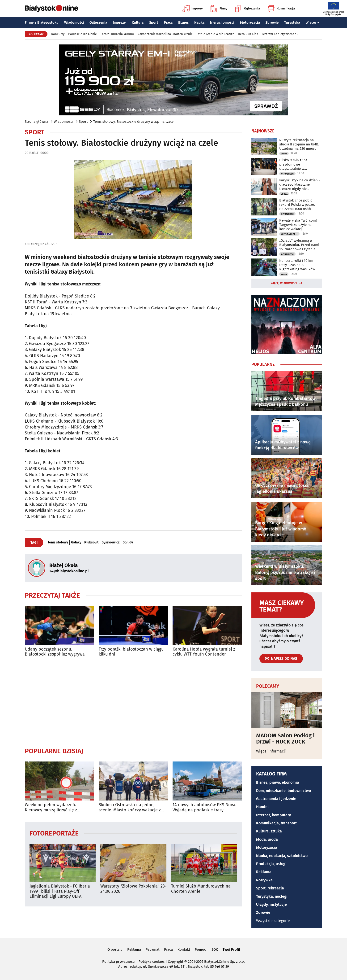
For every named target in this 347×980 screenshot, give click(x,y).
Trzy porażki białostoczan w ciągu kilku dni (131, 652)
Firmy (223, 8)
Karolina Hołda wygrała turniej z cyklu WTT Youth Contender (204, 652)
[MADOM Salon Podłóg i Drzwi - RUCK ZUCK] (286, 710)
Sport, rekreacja (270, 888)
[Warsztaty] (133, 863)
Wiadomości (74, 22)
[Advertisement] (133, 701)
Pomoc (200, 949)
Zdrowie (272, 22)
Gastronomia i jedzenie (276, 798)
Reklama (263, 872)
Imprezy (197, 8)
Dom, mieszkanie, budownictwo (283, 790)
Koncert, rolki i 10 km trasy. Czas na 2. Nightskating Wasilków (297, 264)
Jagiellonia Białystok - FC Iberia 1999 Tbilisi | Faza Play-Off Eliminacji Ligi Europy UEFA (60, 891)
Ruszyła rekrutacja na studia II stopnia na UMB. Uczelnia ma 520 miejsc (299, 144)
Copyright (175, 961)
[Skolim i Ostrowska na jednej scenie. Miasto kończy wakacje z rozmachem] (133, 781)
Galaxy (76, 542)
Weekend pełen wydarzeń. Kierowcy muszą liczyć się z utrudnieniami (51, 807)
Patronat (152, 949)
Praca (168, 22)
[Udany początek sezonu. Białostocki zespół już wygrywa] (59, 625)
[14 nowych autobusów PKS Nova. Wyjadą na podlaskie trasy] (207, 781)
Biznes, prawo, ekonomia (277, 782)
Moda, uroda (267, 839)
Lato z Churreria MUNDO (117, 33)
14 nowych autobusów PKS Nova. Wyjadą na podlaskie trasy (204, 807)
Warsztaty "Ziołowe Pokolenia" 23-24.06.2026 (133, 889)
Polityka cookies (152, 961)
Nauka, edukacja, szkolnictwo (282, 855)
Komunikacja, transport (276, 823)
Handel (262, 807)
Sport (153, 22)
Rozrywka (264, 880)
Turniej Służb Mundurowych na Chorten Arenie (201, 889)
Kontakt (184, 949)
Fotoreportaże (54, 833)
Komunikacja (286, 8)
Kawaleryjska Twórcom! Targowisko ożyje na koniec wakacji (298, 224)
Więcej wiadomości (284, 283)
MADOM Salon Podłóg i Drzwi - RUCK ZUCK (285, 738)
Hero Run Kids (248, 33)
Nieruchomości (222, 22)
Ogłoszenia (252, 8)
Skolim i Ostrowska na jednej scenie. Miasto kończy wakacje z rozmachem (130, 807)
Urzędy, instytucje (271, 904)
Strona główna (36, 121)
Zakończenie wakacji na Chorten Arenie (165, 33)
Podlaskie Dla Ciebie (82, 33)
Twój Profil (231, 949)
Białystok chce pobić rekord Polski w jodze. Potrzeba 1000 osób (297, 204)
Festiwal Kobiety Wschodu (280, 33)
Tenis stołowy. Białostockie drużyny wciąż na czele (133, 121)
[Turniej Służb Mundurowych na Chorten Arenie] (204, 863)
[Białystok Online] (51, 8)
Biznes (183, 22)
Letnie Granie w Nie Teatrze (215, 33)
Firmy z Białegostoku (42, 22)
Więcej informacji (271, 751)
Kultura (138, 22)
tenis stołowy (58, 542)
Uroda (284, 194)
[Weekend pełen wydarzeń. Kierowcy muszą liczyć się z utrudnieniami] (59, 781)
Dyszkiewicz (110, 542)
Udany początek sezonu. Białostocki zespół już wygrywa (55, 652)
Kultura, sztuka (269, 831)
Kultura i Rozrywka (290, 234)
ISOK (214, 949)
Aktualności (287, 174)
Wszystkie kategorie (273, 921)
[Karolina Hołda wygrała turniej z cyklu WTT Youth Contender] (207, 625)
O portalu (115, 949)
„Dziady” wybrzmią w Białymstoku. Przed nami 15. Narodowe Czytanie (299, 244)
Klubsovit (91, 542)
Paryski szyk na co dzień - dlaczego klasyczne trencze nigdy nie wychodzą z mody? (299, 184)
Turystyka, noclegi (272, 896)
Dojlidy (128, 542)
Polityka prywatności (118, 961)
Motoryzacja (250, 22)
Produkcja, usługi (271, 864)
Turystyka (292, 22)
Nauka (199, 22)
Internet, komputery (273, 815)
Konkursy (57, 33)
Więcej (311, 22)
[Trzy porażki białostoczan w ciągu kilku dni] (133, 625)
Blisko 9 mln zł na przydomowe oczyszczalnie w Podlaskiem (293, 164)
